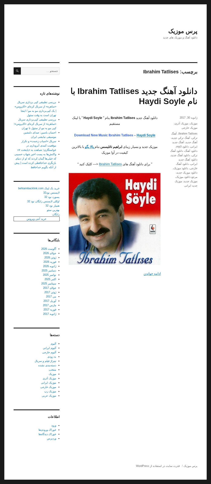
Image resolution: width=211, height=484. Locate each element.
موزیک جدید (190, 181)
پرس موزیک (182, 31)
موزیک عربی (49, 395)
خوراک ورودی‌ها (47, 429)
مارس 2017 (49, 305)
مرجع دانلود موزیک (186, 176)
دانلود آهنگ (191, 150)
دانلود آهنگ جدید (180, 155)
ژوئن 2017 (50, 292)
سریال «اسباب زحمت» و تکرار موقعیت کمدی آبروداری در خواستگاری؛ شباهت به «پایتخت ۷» (36, 145)
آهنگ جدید (191, 142)
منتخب (52, 369)
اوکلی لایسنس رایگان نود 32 (43, 201)
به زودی (51, 356)
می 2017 (51, 296)
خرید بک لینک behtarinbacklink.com (39, 188)
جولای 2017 (49, 287)
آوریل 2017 (49, 300)
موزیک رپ (50, 391)
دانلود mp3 (182, 146)
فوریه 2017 (49, 309)
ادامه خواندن (152, 273)
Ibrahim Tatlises (110, 164)
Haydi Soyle (146, 135)
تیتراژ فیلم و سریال (45, 361)
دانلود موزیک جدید (187, 172)
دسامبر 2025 (49, 270)
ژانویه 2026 (49, 266)
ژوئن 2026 (50, 257)
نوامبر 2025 (49, 274)
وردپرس (51, 438)
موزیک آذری (181, 123)
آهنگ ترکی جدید (181, 137)
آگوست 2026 (48, 248)
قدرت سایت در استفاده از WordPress (158, 465)
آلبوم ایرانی (49, 348)
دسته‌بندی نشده (47, 365)
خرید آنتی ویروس (36, 218)
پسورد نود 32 (52, 197)
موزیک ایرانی (48, 382)
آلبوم (53, 343)
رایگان (56, 214)
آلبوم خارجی (49, 352)
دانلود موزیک (180, 168)
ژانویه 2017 (49, 313)
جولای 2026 (49, 253)
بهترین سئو (53, 210)
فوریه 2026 (49, 261)
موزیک (193, 123)
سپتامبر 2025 (48, 283)
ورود (53, 425)
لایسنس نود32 (51, 192)
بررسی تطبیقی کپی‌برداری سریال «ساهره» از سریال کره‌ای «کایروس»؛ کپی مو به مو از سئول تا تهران (35, 124)
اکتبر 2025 (50, 279)
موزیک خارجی (189, 127)
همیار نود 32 (53, 205)
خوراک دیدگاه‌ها (47, 434)
